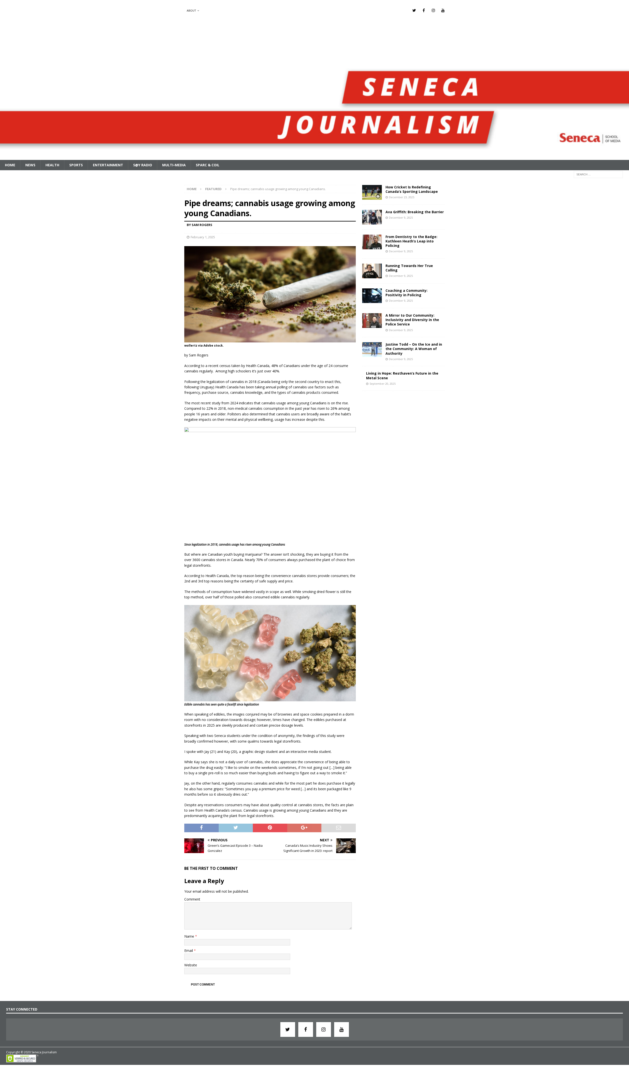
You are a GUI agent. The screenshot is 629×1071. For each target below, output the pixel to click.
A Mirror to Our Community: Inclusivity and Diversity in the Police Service (412, 319)
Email (189, 950)
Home (10, 165)
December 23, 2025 (401, 197)
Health (52, 165)
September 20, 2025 (383, 383)
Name (189, 936)
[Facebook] (423, 10)
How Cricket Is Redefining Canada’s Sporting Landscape (412, 189)
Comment (192, 899)
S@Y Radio (142, 165)
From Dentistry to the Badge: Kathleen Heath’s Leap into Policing (411, 241)
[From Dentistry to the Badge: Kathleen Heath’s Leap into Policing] (372, 242)
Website (190, 965)
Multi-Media (174, 165)
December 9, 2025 (401, 217)
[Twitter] (414, 10)
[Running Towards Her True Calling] (372, 271)
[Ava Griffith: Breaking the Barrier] (372, 217)
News (30, 165)
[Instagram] (433, 10)
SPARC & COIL (207, 165)
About (191, 10)
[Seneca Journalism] (314, 157)
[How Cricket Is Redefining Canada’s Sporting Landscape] (372, 192)
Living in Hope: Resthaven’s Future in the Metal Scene (402, 375)
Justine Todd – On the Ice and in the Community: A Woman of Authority (414, 348)
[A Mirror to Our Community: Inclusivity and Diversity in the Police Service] (372, 320)
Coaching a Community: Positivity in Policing (407, 292)
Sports (76, 165)
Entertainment (108, 165)
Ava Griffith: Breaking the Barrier (415, 212)
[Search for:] (598, 174)
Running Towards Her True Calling (409, 267)
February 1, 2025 (203, 237)
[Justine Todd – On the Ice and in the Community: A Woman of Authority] (372, 349)
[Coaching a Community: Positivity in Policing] (372, 295)
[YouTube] (443, 10)
